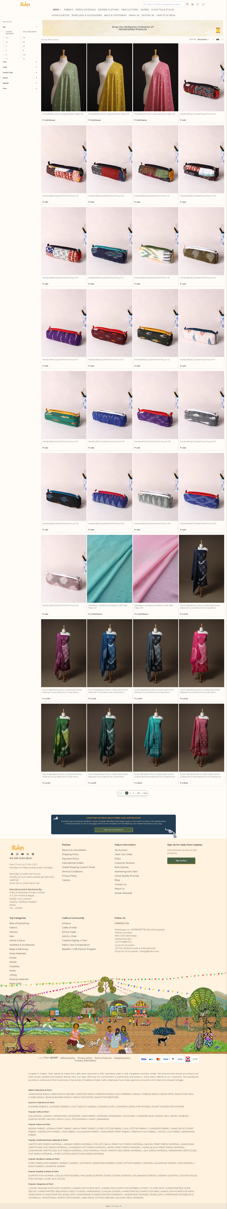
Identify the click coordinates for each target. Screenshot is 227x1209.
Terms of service (103, 1058)
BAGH (60, 1119)
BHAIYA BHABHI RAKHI (58, 1097)
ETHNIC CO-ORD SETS (152, 1188)
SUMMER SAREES (59, 1106)
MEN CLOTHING (129, 10)
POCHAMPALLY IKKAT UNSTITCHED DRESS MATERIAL (113, 1150)
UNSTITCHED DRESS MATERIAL (45, 1144)
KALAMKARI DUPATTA (144, 1175)
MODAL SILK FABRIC (169, 1131)
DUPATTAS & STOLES (162, 10)
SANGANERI (88, 1116)
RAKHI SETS (166, 1094)
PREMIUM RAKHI (105, 1094)
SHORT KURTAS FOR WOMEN (168, 1106)
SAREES (145, 10)
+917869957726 (138, 929)
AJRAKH (47, 1116)
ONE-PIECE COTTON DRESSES (98, 1197)
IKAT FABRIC (69, 1131)
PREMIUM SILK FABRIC (144, 1131)
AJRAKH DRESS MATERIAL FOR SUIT (83, 1144)
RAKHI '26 (134, 15)
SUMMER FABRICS (38, 1106)
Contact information (85, 1060)
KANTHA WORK (37, 1119)
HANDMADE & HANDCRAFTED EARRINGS (99, 1194)
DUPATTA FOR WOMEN (41, 1175)
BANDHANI (60, 1116)
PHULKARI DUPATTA (92, 1175)
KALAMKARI (34, 1116)
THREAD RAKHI (150, 1094)
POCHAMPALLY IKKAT (84, 1119)
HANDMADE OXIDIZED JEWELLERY (143, 1194)
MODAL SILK (162, 1116)
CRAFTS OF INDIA (165, 15)
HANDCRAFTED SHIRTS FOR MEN (140, 1191)
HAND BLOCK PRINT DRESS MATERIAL (164, 1147)
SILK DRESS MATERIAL (156, 1150)
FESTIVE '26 (148, 15)
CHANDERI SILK (145, 1116)
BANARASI (103, 1119)
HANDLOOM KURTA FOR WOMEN (120, 1188)
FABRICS (68, 10)
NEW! (56, 10)
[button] (203, 4)
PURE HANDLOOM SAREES (43, 1163)
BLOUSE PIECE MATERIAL (130, 1197)
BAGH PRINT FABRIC (84, 1128)
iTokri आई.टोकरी (51, 1057)
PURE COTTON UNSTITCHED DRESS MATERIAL (79, 1154)
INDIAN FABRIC (36, 1128)
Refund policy (68, 1058)
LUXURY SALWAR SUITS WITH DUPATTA (49, 1188)
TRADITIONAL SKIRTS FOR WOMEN (61, 1197)
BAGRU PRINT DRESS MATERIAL (162, 1144)
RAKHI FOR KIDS (184, 1094)
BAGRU (51, 1119)
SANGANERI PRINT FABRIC (115, 1131)
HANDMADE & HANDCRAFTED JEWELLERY (51, 1194)
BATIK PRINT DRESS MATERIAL (124, 1147)
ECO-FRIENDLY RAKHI (128, 1094)
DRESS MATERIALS (85, 10)
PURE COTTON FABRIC (110, 1128)
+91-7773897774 (123, 942)
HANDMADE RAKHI (39, 1094)
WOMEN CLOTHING (108, 10)
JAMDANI (102, 1116)
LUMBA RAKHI (36, 1097)
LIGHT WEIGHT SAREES (83, 1106)
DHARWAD (115, 1116)
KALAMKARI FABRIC (88, 1131)
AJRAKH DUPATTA (168, 1175)
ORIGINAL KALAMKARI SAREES (159, 1163)
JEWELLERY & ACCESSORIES (86, 15)
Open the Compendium (113, 830)
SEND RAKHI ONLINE (62, 1094)
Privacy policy (85, 1058)
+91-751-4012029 (123, 948)
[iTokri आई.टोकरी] (25, 4)
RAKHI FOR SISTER (83, 1097)
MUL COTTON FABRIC (135, 1128)
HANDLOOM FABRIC (49, 1131)
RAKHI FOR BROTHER (106, 1097)
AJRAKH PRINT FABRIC (59, 1128)
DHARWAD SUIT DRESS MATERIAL (87, 1147)
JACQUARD (74, 1116)
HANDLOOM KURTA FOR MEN (177, 1191)
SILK (67, 1119)
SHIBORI (183, 1116)
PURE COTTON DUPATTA (117, 1175)
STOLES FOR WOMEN (67, 1175)
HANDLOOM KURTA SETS (86, 1188)
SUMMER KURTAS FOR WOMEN (133, 1106)
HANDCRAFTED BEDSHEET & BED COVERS (61, 1191)
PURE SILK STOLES (55, 1179)
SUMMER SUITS (106, 1106)
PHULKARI (129, 1116)
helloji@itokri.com (149, 951)
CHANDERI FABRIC (159, 1128)
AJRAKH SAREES (69, 1163)
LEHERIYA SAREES (55, 1166)
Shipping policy (122, 1058)
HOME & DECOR (60, 15)
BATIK (174, 1116)
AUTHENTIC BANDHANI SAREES (97, 1163)
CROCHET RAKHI (85, 1094)
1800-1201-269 (122, 935)
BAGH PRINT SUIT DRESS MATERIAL (124, 1144)
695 (138, 793)
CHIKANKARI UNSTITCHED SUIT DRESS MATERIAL (55, 1150)
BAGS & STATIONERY (115, 15)
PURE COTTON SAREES (128, 1163)
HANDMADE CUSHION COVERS (104, 1191)
